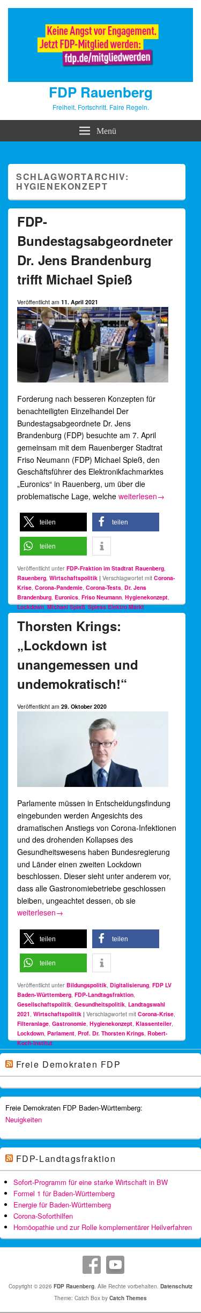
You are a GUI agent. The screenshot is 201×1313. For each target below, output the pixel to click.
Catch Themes (128, 1298)
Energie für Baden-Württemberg (62, 1204)
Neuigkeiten (23, 1119)
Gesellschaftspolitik (44, 1004)
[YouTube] (115, 1265)
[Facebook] (92, 1265)
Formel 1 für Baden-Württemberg (64, 1193)
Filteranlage (33, 1023)
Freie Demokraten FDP (68, 1064)
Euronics (66, 597)
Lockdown (30, 607)
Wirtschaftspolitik (73, 578)
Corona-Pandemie (59, 587)
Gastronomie (69, 1023)
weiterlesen (141, 496)
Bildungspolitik (86, 985)
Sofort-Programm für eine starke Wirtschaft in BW (90, 1182)
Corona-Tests (103, 587)
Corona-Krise (156, 1014)
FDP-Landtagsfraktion (104, 995)
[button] (53, 522)
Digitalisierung (129, 985)
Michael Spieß (66, 607)
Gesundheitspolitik (100, 1004)
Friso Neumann (101, 597)
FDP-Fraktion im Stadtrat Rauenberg (115, 568)
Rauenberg (31, 578)
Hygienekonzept (146, 597)
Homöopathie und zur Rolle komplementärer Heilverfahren (102, 1227)
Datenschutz (176, 1286)
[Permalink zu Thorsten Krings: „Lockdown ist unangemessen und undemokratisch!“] (92, 791)
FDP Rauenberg (101, 92)
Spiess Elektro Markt (116, 607)
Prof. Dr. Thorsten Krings (111, 1033)
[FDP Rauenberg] (100, 78)
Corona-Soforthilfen (43, 1216)
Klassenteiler (154, 1023)
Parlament (61, 1033)
